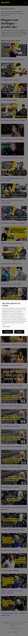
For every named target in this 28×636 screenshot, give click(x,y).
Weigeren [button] (19, 332)
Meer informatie (6, 326)
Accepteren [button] (8, 332)
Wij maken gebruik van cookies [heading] (11, 304)
